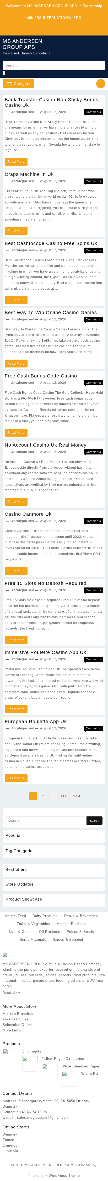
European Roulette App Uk (36, 721)
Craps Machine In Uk (29, 174)
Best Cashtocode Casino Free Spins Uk (51, 243)
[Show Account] (94, 49)
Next (75, 796)
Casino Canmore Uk (28, 514)
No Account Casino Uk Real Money (46, 445)
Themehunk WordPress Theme (54, 1176)
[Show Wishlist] (82, 49)
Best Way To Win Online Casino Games (51, 312)
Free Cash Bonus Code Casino (41, 376)
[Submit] (4, 73)
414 (64, 796)
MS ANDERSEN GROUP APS (22, 44)
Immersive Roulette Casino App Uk (45, 652)
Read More (16, 163)
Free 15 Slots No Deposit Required (46, 583)
